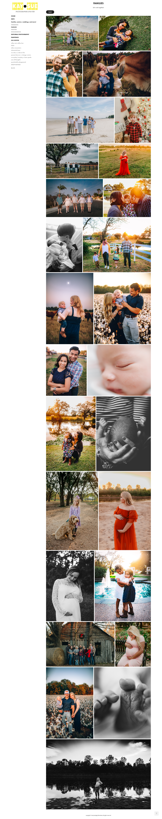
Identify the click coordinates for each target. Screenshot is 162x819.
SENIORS (14, 29)
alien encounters (16, 48)
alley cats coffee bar (17, 43)
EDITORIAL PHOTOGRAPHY (20, 34)
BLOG (13, 68)
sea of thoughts (16, 60)
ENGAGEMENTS (16, 32)
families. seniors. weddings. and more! (23, 22)
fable (12, 45)
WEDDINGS (14, 25)
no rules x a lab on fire (18, 52)
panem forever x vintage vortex (21, 55)
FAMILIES (14, 27)
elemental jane (15, 50)
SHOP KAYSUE (16, 64)
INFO (13, 19)
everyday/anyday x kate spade (21, 57)
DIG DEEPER (15, 40)
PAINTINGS (15, 37)
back (50, 12)
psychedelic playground (18, 62)
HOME (13, 16)
